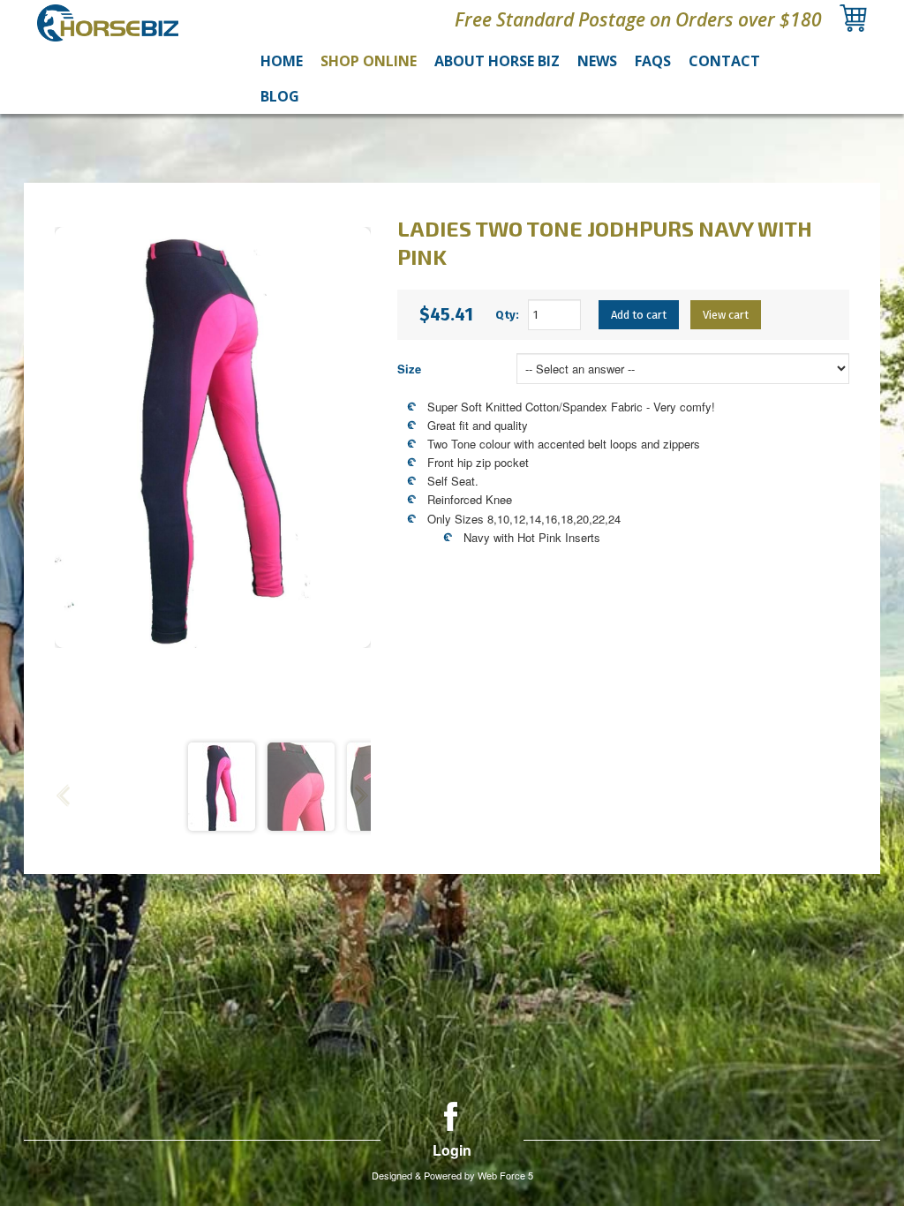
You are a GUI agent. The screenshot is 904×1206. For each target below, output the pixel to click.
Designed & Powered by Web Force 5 (452, 1175)
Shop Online (368, 61)
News (597, 61)
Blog (279, 96)
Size (409, 368)
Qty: (507, 314)
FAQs (653, 61)
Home (281, 61)
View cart (726, 314)
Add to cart (639, 314)
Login (452, 1150)
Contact (724, 61)
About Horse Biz (497, 61)
